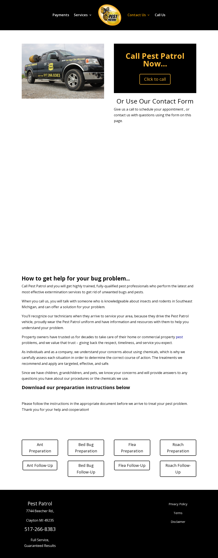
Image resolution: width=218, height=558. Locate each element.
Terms (178, 513)
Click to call (155, 79)
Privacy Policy (178, 504)
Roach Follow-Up (178, 469)
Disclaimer (178, 522)
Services (81, 15)
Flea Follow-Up (132, 465)
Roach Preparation (178, 448)
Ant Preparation (40, 448)
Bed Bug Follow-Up (86, 469)
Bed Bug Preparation (86, 448)
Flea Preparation (132, 448)
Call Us (160, 15)
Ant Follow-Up (40, 465)
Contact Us (137, 15)
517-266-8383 (40, 529)
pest (179, 337)
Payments (61, 15)
